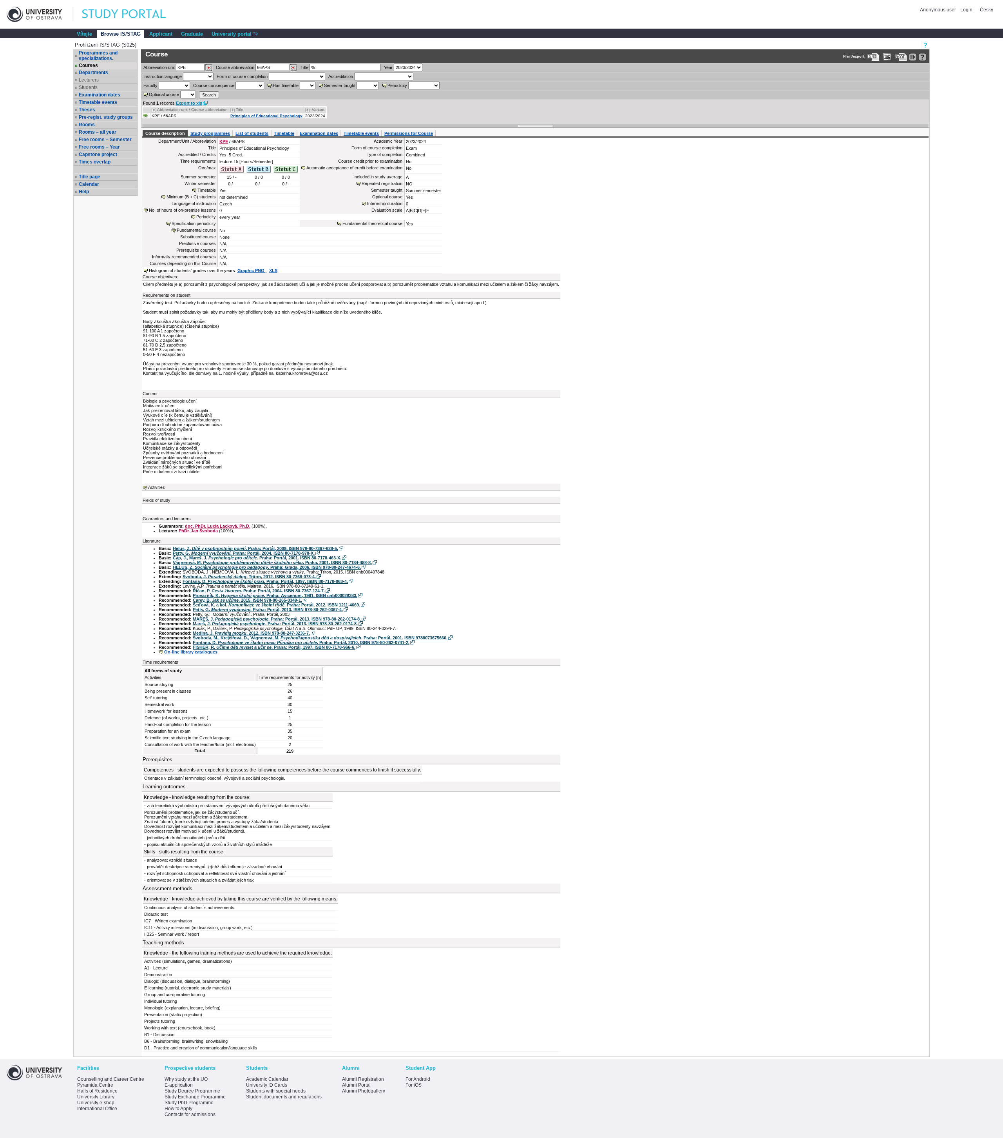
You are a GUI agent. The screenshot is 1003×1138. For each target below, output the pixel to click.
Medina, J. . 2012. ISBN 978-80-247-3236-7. (251, 633)
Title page (89, 177)
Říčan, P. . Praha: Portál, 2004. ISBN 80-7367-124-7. (259, 590)
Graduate (192, 34)
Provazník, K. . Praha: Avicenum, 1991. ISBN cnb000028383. (275, 595)
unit (159, 67)
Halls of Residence (97, 1091)
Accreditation (340, 76)
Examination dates (99, 95)
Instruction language (162, 76)
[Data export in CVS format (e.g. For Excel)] (901, 57)
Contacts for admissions (190, 1114)
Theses (87, 110)
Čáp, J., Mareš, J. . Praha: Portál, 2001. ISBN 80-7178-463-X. (257, 557)
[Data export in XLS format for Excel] (887, 57)
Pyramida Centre (95, 1085)
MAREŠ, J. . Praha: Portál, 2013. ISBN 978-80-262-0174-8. (277, 619)
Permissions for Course (408, 133)
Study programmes (210, 133)
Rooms (87, 124)
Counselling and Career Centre (110, 1079)
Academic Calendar (267, 1079)
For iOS (414, 1085)
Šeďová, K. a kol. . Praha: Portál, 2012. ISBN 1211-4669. (276, 605)
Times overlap (94, 162)
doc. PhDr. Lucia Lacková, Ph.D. (217, 526)
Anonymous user (938, 10)
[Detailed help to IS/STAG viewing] (922, 57)
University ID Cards (266, 1085)
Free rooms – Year (99, 147)
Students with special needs (276, 1091)
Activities (156, 487)
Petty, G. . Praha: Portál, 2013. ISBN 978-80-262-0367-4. (268, 609)
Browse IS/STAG (121, 34)
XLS (273, 270)
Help (84, 191)
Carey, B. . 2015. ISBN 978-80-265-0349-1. (247, 600)
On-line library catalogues (190, 652)
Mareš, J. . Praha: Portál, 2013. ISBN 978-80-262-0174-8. (275, 623)
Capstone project (98, 154)
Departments (93, 72)
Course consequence (213, 85)
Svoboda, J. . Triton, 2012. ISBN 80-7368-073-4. (249, 576)
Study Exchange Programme (195, 1097)
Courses (88, 65)
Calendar (89, 184)
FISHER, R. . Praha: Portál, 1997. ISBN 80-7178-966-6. (274, 647)
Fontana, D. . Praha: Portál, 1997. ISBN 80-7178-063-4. (265, 581)
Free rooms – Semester (105, 139)
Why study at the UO (186, 1079)
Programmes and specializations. (98, 55)
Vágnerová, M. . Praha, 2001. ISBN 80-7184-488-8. (272, 562)
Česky (986, 10)
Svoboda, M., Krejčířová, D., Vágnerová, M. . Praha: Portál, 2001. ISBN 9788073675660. (320, 637)
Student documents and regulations (284, 1097)
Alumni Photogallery (363, 1091)
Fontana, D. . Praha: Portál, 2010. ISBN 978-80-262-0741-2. (301, 642)
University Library (95, 1097)
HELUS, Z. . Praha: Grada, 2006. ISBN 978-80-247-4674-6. (267, 567)
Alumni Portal (356, 1085)
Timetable (284, 133)
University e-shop (95, 1102)
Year (388, 67)
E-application (179, 1085)
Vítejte (84, 34)
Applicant (160, 34)
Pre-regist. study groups (106, 117)
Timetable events (98, 102)
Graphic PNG (251, 270)
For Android (418, 1079)
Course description (165, 133)
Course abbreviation (235, 67)
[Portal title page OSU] (131, 14)
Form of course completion (242, 76)
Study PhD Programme (189, 1102)
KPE (223, 141)
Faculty (150, 85)
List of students (251, 133)
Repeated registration (382, 183)
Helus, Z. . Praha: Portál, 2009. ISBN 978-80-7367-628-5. (255, 548)
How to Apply (178, 1108)
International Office (97, 1108)
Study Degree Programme (192, 1091)
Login (966, 10)
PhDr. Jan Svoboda (198, 530)
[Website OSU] (40, 14)
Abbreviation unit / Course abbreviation (192, 109)
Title (304, 67)
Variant (318, 109)
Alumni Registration (363, 1079)
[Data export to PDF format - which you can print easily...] (873, 57)
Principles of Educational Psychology (266, 116)
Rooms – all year (97, 132)
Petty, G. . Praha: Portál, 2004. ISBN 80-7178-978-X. (244, 553)
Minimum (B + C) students (191, 196)
